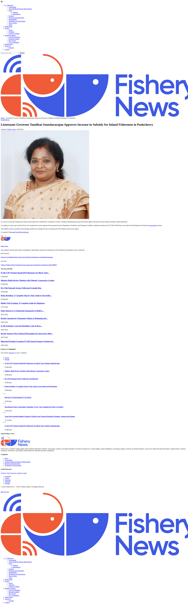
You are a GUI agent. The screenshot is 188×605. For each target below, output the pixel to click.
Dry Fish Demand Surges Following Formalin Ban (21, 288)
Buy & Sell (12, 40)
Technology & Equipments (17, 21)
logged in (12, 353)
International (16, 14)
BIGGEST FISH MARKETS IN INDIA (18, 397)
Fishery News (11, 129)
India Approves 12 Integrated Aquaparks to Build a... (22, 311)
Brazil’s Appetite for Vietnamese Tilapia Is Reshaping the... (24, 318)
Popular (7, 359)
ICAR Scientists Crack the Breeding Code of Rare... (21, 326)
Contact (7, 49)
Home (3, 118)
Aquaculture (12, 7)
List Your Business (14, 37)
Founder (11, 48)
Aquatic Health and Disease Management (17, 462)
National (15, 12)
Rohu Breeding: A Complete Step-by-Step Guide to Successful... (26, 296)
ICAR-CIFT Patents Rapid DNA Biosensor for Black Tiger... (25, 273)
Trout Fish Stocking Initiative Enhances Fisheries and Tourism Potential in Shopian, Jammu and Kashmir (40, 416)
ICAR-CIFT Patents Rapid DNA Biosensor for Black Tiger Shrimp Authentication (32, 363)
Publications (8, 26)
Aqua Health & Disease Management (20, 9)
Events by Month (14, 33)
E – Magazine (9, 5)
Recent (7, 358)
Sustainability (13, 19)
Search (22, 53)
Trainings (11, 32)
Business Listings (10, 35)
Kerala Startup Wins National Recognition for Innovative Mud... (27, 334)
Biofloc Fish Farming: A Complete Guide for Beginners (23, 303)
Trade (10, 25)
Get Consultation (14, 42)
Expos (11, 30)
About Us (8, 46)
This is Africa (13, 23)
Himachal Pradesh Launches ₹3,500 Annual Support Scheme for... (27, 341)
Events (7, 28)
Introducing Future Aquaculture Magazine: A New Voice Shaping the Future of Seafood (34, 407)
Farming (11, 16)
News (10, 10)
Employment (9, 44)
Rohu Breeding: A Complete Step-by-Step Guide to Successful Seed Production (31, 386)
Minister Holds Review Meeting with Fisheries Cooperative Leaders (27, 280)
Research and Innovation (16, 18)
